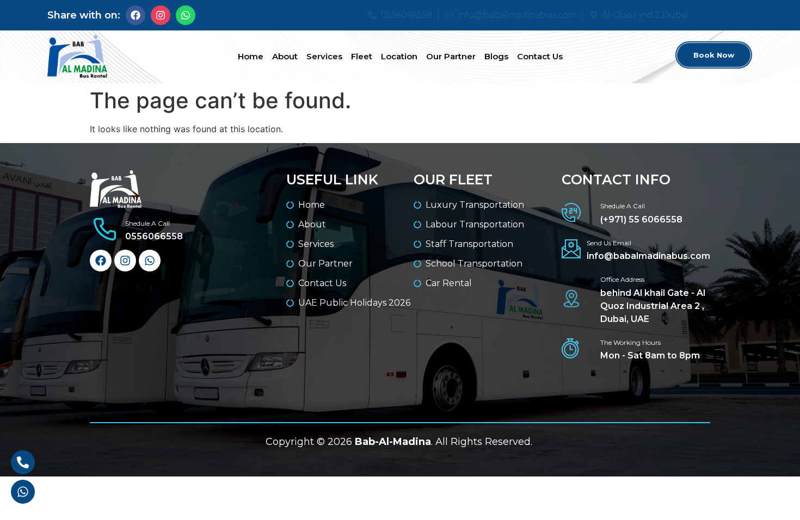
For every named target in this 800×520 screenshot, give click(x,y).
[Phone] (23, 462)
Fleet (361, 56)
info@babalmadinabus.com (648, 256)
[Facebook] (135, 15)
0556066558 (154, 236)
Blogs (496, 56)
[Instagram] (160, 15)
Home (250, 56)
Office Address (622, 279)
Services (324, 56)
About (285, 56)
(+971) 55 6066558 (641, 219)
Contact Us (540, 56)
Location (399, 56)
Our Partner (451, 56)
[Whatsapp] (185, 15)
